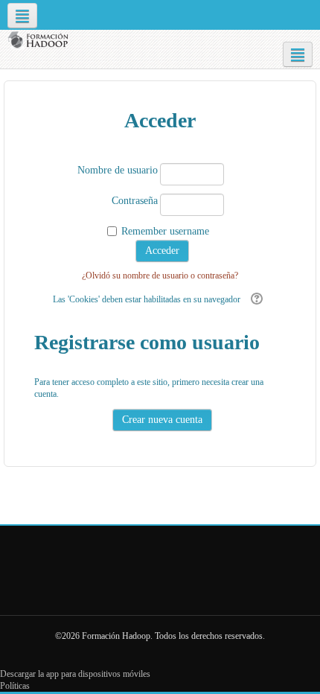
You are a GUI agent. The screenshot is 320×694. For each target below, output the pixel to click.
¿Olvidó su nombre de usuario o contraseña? (160, 275)
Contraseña (135, 200)
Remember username (165, 231)
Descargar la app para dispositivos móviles (75, 674)
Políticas (15, 686)
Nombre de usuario (117, 170)
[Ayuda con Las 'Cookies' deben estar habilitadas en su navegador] (255, 299)
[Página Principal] (40, 40)
